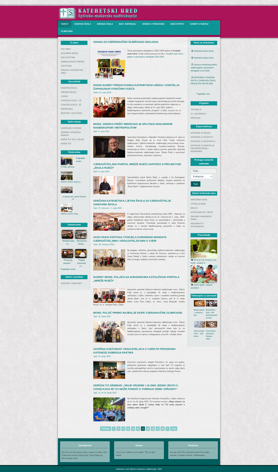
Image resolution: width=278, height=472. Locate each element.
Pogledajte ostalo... (69, 269)
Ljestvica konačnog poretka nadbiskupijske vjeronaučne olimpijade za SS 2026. (204, 68)
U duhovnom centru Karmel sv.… (74, 198)
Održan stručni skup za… (71, 182)
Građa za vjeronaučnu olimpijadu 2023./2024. (126, 41)
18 (162, 428)
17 (158, 428)
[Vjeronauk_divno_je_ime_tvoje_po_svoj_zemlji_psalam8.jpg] (204, 248)
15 (148, 428)
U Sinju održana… (68, 167)
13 (138, 428)
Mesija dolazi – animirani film (199, 312)
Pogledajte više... (204, 94)
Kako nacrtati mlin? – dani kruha (199, 333)
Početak (105, 428)
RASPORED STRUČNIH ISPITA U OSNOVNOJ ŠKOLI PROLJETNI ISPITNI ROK (203, 80)
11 (128, 428)
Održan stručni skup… (70, 214)
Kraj (174, 428)
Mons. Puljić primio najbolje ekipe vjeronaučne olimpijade (137, 312)
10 (123, 428)
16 (153, 428)
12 (133, 428)
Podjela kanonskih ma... (81, 263)
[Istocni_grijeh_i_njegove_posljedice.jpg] (204, 273)
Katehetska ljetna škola (204, 51)
